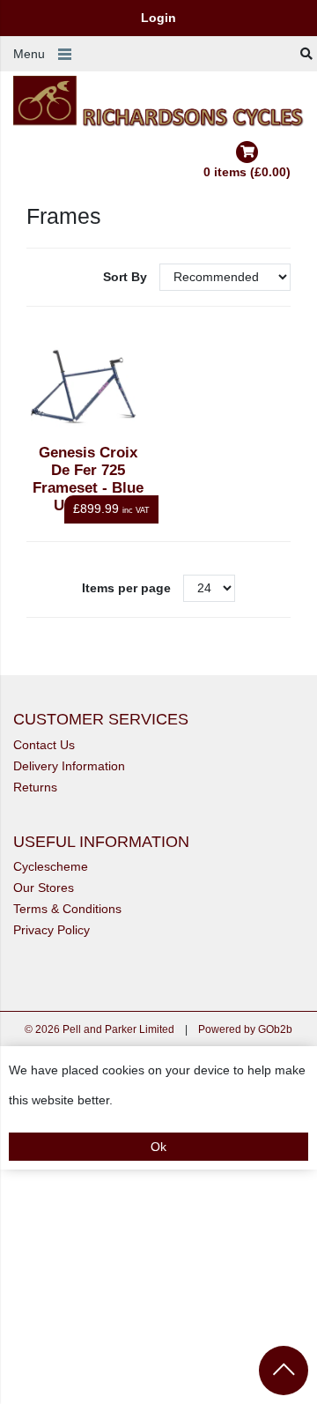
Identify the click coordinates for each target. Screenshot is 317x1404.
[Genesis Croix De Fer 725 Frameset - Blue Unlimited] (88, 386)
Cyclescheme (50, 866)
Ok (158, 1147)
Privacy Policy (51, 930)
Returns (35, 787)
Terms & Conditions (67, 909)
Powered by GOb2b (245, 1029)
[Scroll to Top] (283, 1370)
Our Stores (43, 887)
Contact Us (44, 745)
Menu (29, 54)
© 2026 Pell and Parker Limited (99, 1029)
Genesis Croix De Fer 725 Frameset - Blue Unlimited (88, 479)
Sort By (127, 277)
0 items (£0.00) (247, 172)
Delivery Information (69, 766)
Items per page (126, 588)
